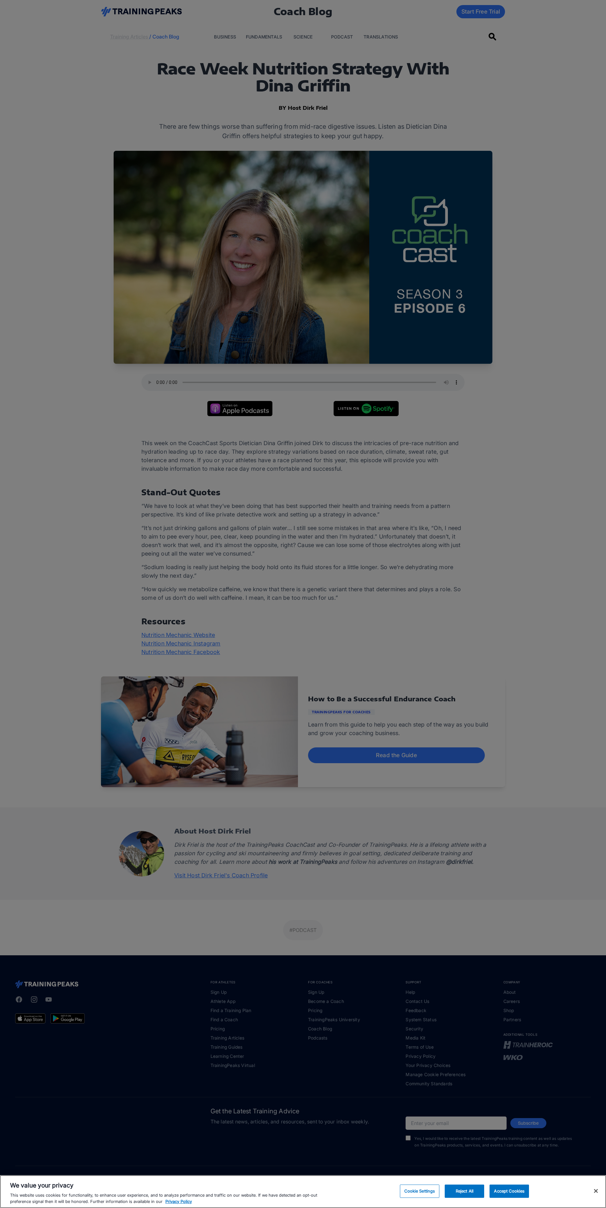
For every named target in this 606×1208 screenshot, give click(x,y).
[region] (303, 1191)
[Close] (596, 1191)
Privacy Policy (178, 1201)
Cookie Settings (419, 1190)
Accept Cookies (509, 1190)
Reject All (464, 1190)
